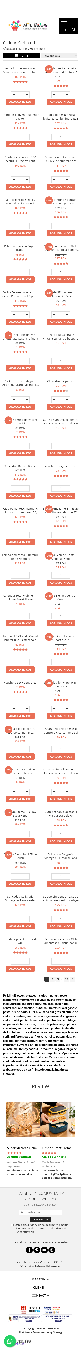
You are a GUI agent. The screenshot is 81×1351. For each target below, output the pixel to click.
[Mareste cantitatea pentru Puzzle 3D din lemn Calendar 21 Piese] (67, 314)
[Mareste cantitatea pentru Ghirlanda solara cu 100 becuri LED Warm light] (27, 179)
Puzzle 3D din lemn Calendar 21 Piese (61, 294)
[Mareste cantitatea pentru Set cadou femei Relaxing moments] (67, 709)
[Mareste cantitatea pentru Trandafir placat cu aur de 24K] (27, 961)
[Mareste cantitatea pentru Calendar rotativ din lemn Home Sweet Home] (27, 616)
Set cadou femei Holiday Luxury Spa (20, 813)
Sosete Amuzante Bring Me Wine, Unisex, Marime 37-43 (61, 510)
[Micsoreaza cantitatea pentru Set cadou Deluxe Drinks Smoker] (14, 488)
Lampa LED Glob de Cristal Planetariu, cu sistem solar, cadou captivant (20, 638)
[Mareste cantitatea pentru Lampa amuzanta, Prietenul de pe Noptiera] (27, 575)
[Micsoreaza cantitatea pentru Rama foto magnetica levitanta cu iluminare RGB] (54, 137)
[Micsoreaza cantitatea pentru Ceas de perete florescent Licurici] (14, 446)
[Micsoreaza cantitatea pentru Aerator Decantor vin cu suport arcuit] (54, 662)
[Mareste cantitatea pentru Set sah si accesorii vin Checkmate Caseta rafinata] (27, 361)
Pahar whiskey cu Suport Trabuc (20, 248)
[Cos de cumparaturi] (64, 30)
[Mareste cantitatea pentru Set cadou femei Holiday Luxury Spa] (27, 834)
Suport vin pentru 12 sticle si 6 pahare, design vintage (61, 898)
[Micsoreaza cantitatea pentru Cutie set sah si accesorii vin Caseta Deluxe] (54, 834)
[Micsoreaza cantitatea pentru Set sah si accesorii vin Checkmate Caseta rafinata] (14, 361)
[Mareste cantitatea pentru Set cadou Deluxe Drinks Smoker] (27, 488)
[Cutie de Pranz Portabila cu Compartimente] (57, 1119)
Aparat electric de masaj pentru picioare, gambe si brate (61, 730)
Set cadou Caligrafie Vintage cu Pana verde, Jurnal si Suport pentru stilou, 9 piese (20, 898)
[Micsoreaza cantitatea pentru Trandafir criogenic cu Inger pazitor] (14, 137)
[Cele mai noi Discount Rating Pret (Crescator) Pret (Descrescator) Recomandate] (59, 55)
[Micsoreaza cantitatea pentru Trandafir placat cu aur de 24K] (14, 961)
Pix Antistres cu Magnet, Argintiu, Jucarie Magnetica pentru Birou (20, 383)
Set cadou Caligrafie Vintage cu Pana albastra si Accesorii (61, 336)
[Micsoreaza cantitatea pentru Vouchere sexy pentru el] (54, 488)
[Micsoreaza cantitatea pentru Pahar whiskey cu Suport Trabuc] (14, 272)
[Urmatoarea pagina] (72, 979)
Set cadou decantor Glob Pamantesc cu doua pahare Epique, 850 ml (20, 70)
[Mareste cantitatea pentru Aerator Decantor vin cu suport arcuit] (67, 662)
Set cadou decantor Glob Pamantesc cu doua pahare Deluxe (61, 941)
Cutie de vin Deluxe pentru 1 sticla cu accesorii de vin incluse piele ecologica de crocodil (60, 771)
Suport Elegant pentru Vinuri (60, 597)
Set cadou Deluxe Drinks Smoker (20, 468)
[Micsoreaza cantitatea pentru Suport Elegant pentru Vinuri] (54, 616)
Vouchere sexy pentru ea (20, 682)
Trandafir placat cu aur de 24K (20, 941)
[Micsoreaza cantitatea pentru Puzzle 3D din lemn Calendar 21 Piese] (54, 314)
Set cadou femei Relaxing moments (60, 684)
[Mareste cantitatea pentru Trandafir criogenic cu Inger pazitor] (27, 137)
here (31, 1232)
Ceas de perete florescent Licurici (20, 421)
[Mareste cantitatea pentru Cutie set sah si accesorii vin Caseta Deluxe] (67, 834)
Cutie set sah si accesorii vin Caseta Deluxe (61, 813)
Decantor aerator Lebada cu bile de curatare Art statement (60, 159)
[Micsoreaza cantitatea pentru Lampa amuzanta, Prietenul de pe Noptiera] (14, 575)
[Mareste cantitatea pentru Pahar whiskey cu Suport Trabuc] (27, 272)
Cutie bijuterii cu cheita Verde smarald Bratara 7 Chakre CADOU (61, 70)
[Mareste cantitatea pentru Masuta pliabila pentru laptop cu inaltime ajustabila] (27, 749)
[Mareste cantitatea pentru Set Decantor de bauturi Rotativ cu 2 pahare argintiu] (67, 226)
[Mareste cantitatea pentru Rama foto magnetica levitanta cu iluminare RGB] (67, 137)
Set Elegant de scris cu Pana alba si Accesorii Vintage (20, 201)
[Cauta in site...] (73, 30)
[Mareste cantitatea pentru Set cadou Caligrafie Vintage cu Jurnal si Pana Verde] (67, 876)
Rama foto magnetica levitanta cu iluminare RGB (60, 116)
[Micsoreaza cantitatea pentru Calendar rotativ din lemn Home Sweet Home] (14, 616)
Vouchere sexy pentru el (61, 466)
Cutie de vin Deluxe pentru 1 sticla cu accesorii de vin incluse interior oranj (60, 421)
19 (66, 979)
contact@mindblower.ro (42, 1266)
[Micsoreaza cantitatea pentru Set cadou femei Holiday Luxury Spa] (14, 834)
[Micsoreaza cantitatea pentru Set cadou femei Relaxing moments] (54, 709)
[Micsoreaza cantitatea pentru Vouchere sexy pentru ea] (14, 709)
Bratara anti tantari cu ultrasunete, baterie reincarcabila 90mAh (20, 771)
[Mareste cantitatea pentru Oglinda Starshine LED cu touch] (27, 876)
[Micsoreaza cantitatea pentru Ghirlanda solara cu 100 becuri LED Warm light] (14, 179)
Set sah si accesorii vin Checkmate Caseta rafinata (20, 336)
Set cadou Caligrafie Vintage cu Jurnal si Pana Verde (60, 856)
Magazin (39, 1279)
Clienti (38, 1287)
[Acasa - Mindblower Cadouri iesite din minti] (28, 25)
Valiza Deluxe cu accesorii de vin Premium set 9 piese (20, 294)
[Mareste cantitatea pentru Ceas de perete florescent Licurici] (27, 446)
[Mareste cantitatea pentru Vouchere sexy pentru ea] (27, 709)
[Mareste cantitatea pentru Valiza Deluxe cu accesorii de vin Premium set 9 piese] (27, 314)
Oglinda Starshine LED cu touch (20, 856)
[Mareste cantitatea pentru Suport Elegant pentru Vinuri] (67, 616)
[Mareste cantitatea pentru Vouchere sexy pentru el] (67, 488)
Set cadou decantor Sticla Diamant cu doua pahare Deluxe (60, 248)
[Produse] (64, 23)
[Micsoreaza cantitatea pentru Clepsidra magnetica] (54, 399)
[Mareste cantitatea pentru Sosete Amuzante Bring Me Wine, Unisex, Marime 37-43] (67, 535)
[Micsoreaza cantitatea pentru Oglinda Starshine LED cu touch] (14, 876)
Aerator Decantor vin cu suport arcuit (60, 638)
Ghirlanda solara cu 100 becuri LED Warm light (20, 159)
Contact (39, 1295)
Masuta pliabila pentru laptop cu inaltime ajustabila (20, 730)
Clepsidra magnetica (60, 381)
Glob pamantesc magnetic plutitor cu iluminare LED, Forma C (20, 510)
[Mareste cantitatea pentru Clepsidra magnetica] (67, 399)
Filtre (23, 55)
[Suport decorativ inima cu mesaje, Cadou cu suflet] (23, 1119)
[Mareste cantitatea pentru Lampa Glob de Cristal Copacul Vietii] (67, 575)
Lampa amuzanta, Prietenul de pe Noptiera (20, 556)
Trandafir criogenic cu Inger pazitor (20, 116)
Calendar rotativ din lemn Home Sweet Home (20, 597)
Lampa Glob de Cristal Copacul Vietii (60, 556)
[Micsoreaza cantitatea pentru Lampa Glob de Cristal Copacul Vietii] (54, 575)
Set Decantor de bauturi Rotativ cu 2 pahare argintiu (61, 201)
